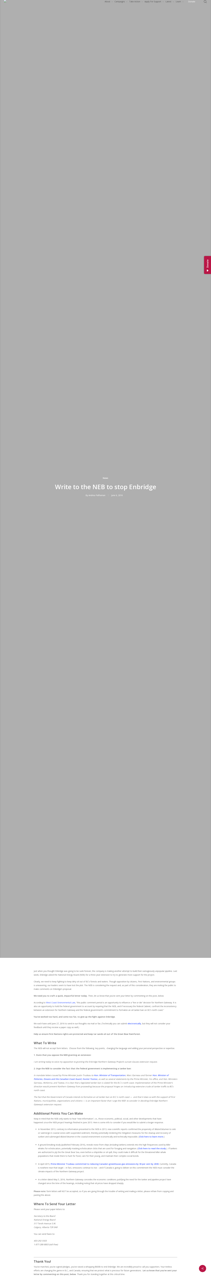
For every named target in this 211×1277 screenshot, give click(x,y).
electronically (134, 1023)
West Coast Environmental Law (60, 1002)
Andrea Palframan (97, 495)
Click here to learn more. (151, 1136)
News (105, 478)
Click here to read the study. (152, 1148)
